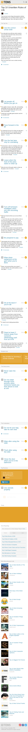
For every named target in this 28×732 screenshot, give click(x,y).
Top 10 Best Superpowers (16, 625)
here (24, 528)
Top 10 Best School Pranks (17, 703)
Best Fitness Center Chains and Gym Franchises (13, 547)
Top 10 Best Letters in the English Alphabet (16, 634)
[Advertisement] (14, 84)
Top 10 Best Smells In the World (16, 582)
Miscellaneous (10, 5)
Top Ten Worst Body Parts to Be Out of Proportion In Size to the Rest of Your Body (16, 697)
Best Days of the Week (16, 591)
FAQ (14, 728)
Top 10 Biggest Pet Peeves (17, 660)
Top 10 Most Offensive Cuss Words (15, 677)
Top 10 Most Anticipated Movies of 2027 (11, 541)
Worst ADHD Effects (15, 686)
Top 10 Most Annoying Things (15, 608)
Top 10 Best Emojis (14, 599)
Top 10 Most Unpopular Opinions (16, 652)
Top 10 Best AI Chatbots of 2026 (9, 539)
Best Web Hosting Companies (9, 555)
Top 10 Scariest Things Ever (16, 643)
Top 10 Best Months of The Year (17, 565)
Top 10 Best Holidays (15, 573)
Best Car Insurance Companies (9, 544)
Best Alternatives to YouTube (9, 553)
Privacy (6, 728)
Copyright (10, 728)
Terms (2, 728)
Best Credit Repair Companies (9, 550)
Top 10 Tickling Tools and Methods (16, 712)
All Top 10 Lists (3, 5)
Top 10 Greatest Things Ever (16, 617)
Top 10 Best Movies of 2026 (8, 536)
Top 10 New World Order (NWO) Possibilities (16, 669)
